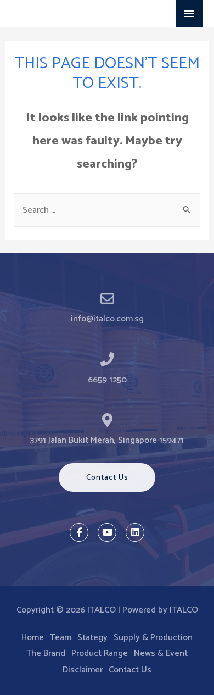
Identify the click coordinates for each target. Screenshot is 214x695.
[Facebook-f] (79, 532)
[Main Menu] (189, 13)
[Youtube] (107, 532)
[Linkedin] (135, 532)
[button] (107, 477)
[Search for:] (107, 210)
